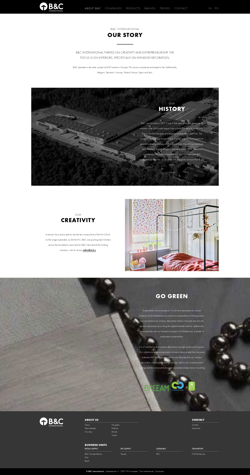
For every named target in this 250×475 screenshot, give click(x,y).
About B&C (93, 8)
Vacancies (196, 428)
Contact (195, 424)
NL (210, 8)
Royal (87, 461)
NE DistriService (198, 454)
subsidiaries (89, 250)
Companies (113, 8)
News (87, 424)
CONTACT (181, 8)
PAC (158, 454)
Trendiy (123, 454)
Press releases (90, 428)
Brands (150, 8)
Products (133, 8)
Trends (165, 8)
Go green (116, 424)
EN (217, 8)
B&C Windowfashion (93, 454)
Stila (86, 457)
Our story (88, 431)
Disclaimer (159, 471)
